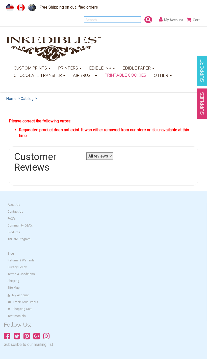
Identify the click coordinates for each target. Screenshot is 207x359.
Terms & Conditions (21, 274)
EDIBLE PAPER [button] (137, 68)
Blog (11, 253)
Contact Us (15, 211)
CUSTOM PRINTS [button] (31, 68)
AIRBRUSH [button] (83, 75)
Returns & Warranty (21, 260)
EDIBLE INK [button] (100, 68)
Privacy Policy (17, 267)
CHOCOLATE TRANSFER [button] (38, 75)
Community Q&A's (20, 225)
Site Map (13, 287)
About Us (14, 205)
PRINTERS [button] (68, 68)
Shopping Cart (22, 309)
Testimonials (17, 316)
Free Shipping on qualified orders (68, 7)
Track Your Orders (25, 302)
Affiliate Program (19, 239)
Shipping (13, 281)
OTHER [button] (161, 75)
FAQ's (12, 218)
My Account (20, 295)
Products (14, 232)
